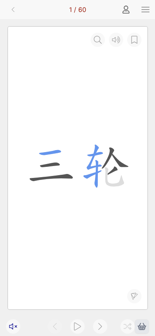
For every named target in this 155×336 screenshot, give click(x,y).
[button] (145, 9)
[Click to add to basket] (142, 326)
